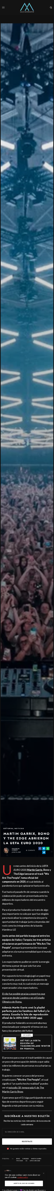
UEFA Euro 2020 (35, 1160)
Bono (18, 1158)
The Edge (19, 1160)
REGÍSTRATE (27, 1141)
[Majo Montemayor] (27, 7)
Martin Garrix (34, 869)
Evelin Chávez (15, 849)
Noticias (19, 828)
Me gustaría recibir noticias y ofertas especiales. (28, 1149)
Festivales (25, 1037)
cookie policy (22, 1177)
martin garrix (36, 1158)
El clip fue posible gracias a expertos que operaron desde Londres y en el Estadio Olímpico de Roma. (23, 997)
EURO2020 (25, 1158)
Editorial (8, 828)
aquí (39, 1018)
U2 (26, 1160)
